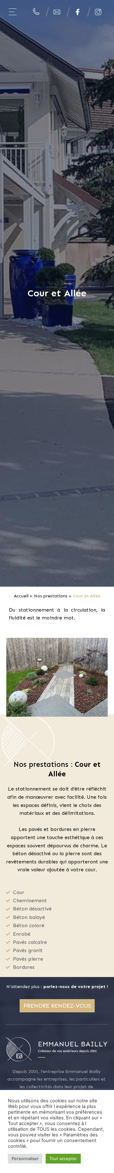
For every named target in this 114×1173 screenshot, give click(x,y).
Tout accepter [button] (63, 1158)
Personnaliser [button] (25, 1158)
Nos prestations (50, 596)
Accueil (21, 596)
